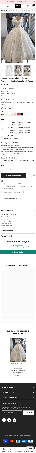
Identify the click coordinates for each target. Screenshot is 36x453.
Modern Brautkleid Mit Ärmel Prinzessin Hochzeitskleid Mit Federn (18, 372)
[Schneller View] (24, 343)
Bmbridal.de (12, 89)
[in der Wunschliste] (29, 175)
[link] (18, 318)
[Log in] (28, 6)
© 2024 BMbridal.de (11, 435)
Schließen (34, 2)
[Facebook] (4, 420)
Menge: (3, 165)
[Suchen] (8, 6)
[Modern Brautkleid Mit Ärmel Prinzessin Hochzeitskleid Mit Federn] (18, 350)
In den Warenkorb (13, 175)
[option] (18, 2)
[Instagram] (9, 420)
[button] (29, 61)
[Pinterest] (14, 420)
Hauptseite (4, 10)
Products (11, 10)
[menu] (2, 6)
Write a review (18, 252)
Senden (29, 413)
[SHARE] (33, 175)
